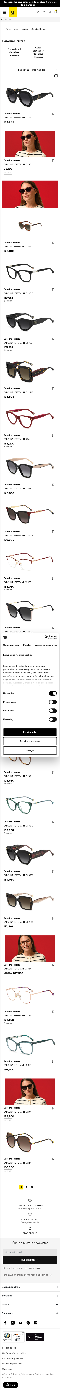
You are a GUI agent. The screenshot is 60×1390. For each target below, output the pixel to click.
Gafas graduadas (38, 52)
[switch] (53, 702)
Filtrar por (21, 70)
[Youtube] (20, 1323)
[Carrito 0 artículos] (55, 12)
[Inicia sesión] (44, 12)
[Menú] (23, 1333)
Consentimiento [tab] (11, 645)
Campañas (7, 1313)
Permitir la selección (30, 741)
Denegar (30, 750)
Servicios (7, 1296)
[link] (13, 12)
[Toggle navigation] (4, 12)
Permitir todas (30, 732)
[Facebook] (5, 1323)
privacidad (35, 1268)
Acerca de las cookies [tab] (46, 645)
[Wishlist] (53, 114)
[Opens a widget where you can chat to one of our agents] (10, 1385)
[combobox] (30, 19)
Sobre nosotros (11, 1287)
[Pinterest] (28, 1323)
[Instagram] (13, 1323)
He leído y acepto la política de (23, 1268)
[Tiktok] (36, 1323)
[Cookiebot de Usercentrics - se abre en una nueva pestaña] (44, 637)
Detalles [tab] (27, 645)
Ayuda (5, 1304)
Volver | (8, 29)
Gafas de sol (14, 52)
